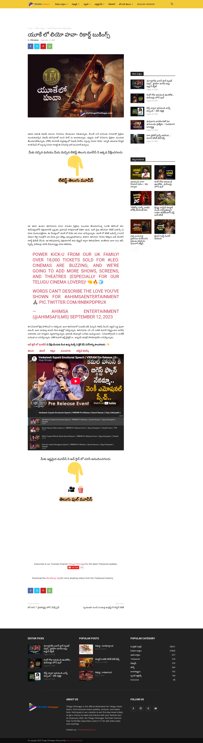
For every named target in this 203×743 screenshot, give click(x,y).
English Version (146, 4)
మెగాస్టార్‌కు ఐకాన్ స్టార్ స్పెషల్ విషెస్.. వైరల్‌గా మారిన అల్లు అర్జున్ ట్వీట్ (159, 84)
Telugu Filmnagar (76, 564)
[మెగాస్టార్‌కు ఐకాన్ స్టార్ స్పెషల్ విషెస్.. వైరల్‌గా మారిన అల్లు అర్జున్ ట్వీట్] (137, 84)
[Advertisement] (101, 18)
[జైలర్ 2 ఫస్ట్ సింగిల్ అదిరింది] (164, 226)
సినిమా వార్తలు (60, 4)
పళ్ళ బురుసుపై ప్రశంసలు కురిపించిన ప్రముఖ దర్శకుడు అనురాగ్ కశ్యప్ (139, 240)
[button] (172, 4)
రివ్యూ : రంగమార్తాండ (104, 646)
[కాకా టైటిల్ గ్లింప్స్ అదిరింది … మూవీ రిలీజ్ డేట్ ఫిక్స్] (137, 139)
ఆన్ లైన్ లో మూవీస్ (37, 344)
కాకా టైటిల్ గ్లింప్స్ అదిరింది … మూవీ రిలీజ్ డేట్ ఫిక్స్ (159, 136)
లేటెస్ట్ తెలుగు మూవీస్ (75, 180)
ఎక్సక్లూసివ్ (98, 4)
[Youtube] (155, 708)
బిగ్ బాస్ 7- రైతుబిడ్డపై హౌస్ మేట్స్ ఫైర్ (43, 607)
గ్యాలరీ (86, 4)
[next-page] (136, 149)
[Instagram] (140, 708)
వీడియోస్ (111, 4)
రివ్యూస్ (74, 4)
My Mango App (53, 578)
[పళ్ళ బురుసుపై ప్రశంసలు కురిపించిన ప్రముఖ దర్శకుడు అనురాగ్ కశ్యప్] (140, 226)
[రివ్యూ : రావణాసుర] (86, 676)
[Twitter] (37, 46)
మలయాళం (66, 351)
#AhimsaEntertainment (91, 296)
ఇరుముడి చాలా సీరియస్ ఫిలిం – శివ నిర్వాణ (139, 184)
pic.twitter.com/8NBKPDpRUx (72, 302)
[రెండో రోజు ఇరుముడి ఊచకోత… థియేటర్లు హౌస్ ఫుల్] (137, 98)
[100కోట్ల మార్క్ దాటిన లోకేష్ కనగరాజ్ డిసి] (140, 198)
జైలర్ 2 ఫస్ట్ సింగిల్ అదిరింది (162, 237)
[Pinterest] (43, 46)
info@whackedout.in (86, 729)
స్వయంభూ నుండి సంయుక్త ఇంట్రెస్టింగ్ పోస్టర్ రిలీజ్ (103, 607)
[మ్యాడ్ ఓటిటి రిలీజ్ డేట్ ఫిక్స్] (86, 662)
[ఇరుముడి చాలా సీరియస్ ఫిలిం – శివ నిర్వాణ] (140, 172)
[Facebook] (30, 46)
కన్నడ (52, 351)
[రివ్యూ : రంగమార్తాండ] (86, 649)
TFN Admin (34, 40)
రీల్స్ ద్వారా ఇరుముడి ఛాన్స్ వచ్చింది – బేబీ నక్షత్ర (158, 109)
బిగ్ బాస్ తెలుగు (125, 4)
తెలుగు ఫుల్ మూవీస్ (75, 499)
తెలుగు (31, 351)
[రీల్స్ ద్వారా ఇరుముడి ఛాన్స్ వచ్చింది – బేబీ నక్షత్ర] (137, 111)
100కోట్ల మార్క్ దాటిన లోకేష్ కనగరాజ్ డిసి (140, 208)
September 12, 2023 (91, 316)
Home (30, 28)
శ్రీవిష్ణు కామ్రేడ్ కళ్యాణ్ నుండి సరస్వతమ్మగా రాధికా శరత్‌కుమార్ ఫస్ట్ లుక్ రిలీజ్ (164, 211)
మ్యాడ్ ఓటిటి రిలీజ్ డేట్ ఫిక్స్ (107, 659)
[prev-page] (132, 149)
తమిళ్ (42, 351)
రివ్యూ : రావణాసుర (103, 672)
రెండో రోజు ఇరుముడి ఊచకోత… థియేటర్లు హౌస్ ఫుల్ (160, 96)
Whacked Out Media (73, 740)
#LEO (113, 260)
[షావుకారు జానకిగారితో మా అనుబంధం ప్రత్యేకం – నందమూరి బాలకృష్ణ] (137, 125)
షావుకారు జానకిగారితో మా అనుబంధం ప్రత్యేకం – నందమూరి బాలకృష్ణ (161, 124)
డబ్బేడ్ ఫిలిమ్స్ (82, 351)
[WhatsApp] (49, 46)
